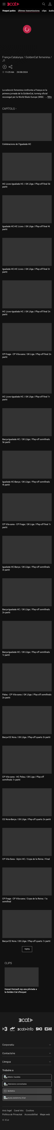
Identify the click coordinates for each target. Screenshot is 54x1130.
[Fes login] (50, 4)
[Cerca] (45, 4)
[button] (27, 1044)
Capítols (8, 108)
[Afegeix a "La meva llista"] (4, 67)
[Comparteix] (10, 67)
